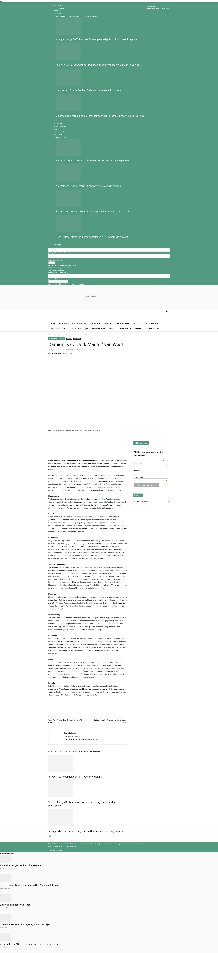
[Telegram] (71, 362)
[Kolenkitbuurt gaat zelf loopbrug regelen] (109, 859)
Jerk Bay (101, 499)
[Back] (153, 4)
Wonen (107, 323)
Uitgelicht (69, 338)
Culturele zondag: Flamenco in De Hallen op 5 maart (110, 721)
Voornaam (137, 470)
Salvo (62, 502)
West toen (138, 323)
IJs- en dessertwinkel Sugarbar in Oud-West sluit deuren (29, 885)
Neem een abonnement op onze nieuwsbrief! (62, 846)
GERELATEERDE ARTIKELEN (62, 751)
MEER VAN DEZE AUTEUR (88, 751)
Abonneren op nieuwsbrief (131, 329)
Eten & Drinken (79, 323)
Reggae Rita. (61, 487)
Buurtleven (64, 323)
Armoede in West (153, 323)
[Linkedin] (66, 362)
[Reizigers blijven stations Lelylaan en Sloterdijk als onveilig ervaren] (87, 817)
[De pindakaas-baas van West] (109, 898)
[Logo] (65, 319)
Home (50, 335)
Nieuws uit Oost (153, 329)
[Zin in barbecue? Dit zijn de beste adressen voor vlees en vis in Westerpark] (109, 937)
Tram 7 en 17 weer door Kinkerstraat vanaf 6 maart (65, 721)
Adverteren (76, 329)
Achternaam (150, 477)
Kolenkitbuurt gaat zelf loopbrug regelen (21, 865)
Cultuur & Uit (95, 323)
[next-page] (51, 836)
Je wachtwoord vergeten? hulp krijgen (62, 265)
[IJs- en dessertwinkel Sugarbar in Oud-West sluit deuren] (109, 878)
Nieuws (62, 338)
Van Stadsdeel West (58, 329)
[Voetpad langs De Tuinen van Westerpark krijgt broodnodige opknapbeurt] (87, 788)
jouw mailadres (54, 279)
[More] (76, 362)
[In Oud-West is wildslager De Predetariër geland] (87, 763)
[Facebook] (50, 362)
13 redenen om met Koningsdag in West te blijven (25, 924)
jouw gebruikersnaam (56, 253)
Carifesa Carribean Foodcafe (101, 487)
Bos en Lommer (59, 8)
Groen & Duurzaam (122, 323)
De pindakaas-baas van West (15, 904)
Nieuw (53, 323)
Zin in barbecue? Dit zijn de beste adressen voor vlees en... (30, 944)
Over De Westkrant (54, 844)
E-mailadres (150, 463)
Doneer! (111, 329)
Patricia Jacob (56, 353)
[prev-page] (49, 836)
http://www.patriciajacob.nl (72, 736)
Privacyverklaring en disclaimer (60, 268)
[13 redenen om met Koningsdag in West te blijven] (109, 918)
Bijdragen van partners (94, 329)
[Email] (61, 362)
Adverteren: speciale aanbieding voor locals (93, 844)
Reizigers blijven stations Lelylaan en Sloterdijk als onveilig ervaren (86, 831)
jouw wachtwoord (55, 260)
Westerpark (77, 338)
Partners (65, 844)
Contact (140, 844)
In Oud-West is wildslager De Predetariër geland (75, 776)
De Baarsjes (57, 5)
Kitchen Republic (82, 517)
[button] (167, 311)
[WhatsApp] (56, 362)
